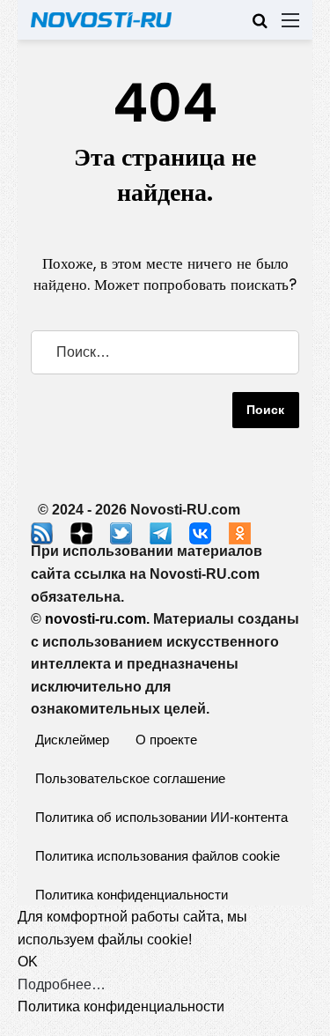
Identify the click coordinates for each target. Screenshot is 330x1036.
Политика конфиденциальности (131, 894)
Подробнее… (62, 984)
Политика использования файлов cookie (157, 855)
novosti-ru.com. (97, 618)
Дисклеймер (72, 739)
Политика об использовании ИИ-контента (161, 817)
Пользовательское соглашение (130, 778)
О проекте (166, 739)
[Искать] (259, 27)
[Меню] (290, 27)
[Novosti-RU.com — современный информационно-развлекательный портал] (101, 19)
